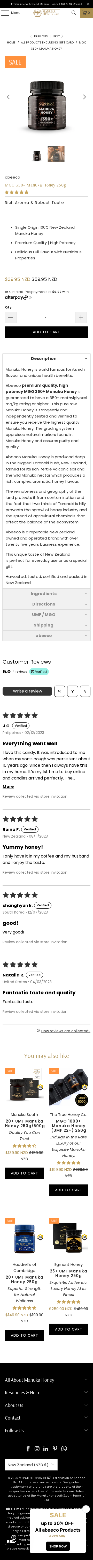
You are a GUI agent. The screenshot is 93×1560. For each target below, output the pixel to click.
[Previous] (9, 97)
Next (56, 36)
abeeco (12, 177)
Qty (8, 307)
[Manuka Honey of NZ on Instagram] (37, 1449)
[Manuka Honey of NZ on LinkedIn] (46, 1449)
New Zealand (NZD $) (28, 1464)
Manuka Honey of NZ (35, 1478)
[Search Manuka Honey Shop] (74, 13)
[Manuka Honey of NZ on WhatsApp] (64, 1449)
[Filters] (72, 691)
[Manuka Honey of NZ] (46, 13)
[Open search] (59, 691)
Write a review (27, 691)
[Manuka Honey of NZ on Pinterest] (55, 1449)
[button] (16, 192)
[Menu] (2, 13)
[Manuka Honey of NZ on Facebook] (28, 1449)
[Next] (84, 97)
